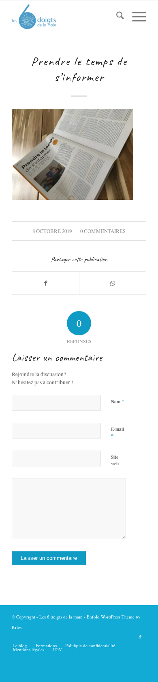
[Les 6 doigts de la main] (65, 16)
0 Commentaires (103, 231)
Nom (117, 401)
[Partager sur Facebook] (45, 283)
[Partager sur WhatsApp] (112, 283)
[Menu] (135, 16)
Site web (115, 460)
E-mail (117, 433)
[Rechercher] (116, 16)
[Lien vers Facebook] (140, 637)
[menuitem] (116, 16)
